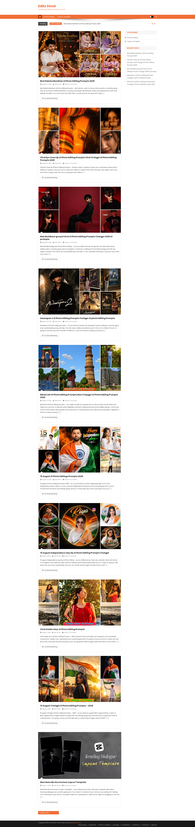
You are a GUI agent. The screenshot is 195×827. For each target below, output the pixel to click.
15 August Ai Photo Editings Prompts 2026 (61, 476)
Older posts (45, 813)
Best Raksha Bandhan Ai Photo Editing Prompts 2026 (67, 81)
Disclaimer (92, 825)
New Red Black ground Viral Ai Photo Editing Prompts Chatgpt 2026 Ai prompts (76, 238)
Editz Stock (47, 6)
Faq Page (116, 825)
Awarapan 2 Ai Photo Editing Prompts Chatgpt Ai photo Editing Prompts (77, 318)
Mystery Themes (76, 823)
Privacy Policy (82, 825)
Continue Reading (50, 98)
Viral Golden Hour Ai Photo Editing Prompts (62, 629)
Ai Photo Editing (48, 17)
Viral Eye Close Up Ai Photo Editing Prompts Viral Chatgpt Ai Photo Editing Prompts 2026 (94, 24)
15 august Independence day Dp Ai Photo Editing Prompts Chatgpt (74, 552)
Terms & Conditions (104, 825)
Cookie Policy (126, 825)
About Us (154, 825)
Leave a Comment (71, 84)
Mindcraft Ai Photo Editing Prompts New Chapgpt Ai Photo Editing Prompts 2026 (79, 396)
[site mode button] (152, 17)
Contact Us (135, 825)
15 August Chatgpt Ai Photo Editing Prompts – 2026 (66, 705)
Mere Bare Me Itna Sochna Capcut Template (63, 782)
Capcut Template (64, 17)
